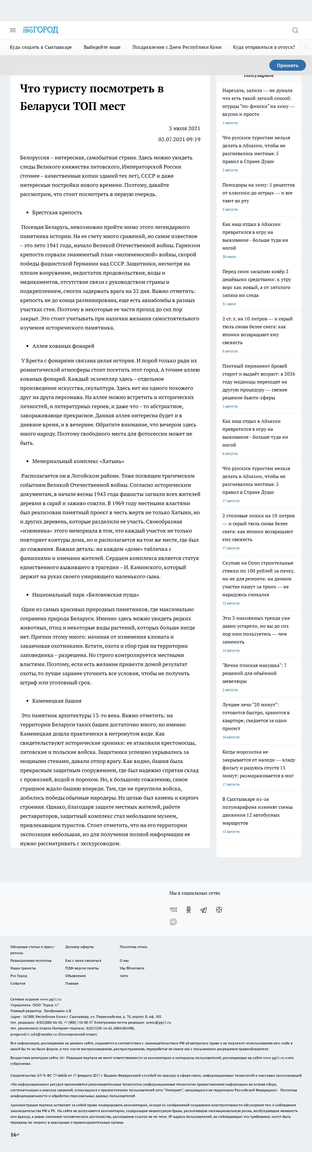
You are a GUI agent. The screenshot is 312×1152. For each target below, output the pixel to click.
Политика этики (133, 946)
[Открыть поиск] (295, 30)
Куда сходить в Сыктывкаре (41, 47)
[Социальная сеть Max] (173, 922)
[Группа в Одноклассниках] (188, 910)
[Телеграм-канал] (203, 910)
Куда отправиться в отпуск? (264, 47)
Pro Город (18, 975)
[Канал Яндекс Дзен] (219, 910)
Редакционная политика (30, 960)
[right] (305, 47)
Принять (288, 65)
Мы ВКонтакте (132, 968)
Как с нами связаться (83, 960)
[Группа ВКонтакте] (173, 910)
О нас (124, 960)
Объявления (75, 975)
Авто (124, 975)
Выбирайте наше (102, 47)
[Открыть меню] (12, 30)
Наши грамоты (23, 968)
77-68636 (60, 1075)
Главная (71, 983)
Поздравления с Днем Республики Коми (177, 47)
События (17, 983)
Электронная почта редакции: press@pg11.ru (132, 1022)
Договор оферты (79, 946)
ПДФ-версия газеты (82, 968)
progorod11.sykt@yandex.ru (33, 1034)
